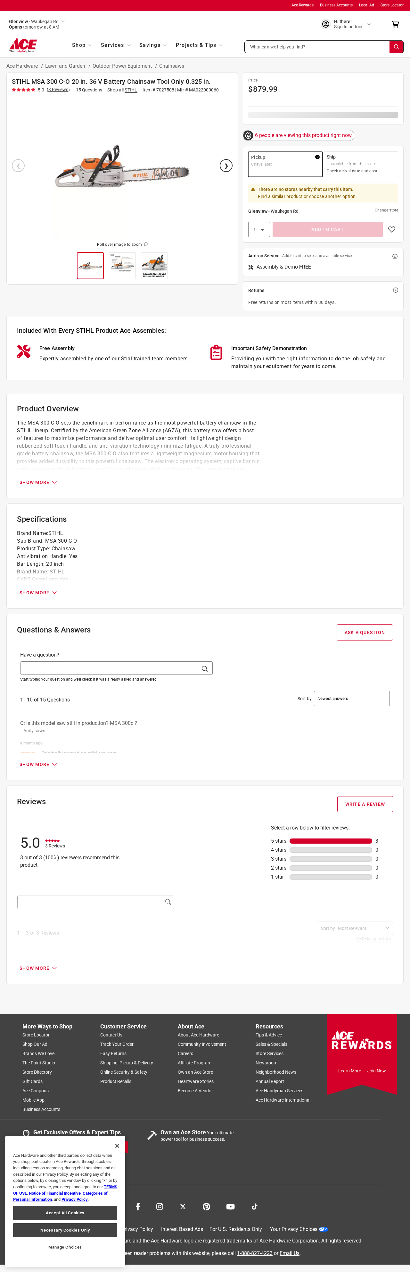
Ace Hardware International (283, 1100)
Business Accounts (336, 5)
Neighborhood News (276, 1072)
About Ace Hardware (198, 1034)
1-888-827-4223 (255, 1253)
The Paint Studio (38, 1062)
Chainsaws (171, 66)
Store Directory (37, 1072)
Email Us (289, 1253)
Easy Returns (113, 1053)
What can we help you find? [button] (278, 46)
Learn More (349, 1070)
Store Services (269, 1053)
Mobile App (33, 1100)
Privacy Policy (137, 1229)
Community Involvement (202, 1044)
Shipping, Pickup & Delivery (126, 1062)
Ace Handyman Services (279, 1090)
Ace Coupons (35, 1090)
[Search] (397, 46)
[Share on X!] (183, 1206)
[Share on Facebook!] (137, 1206)
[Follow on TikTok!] (254, 1206)
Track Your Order (117, 1044)
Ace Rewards (302, 5)
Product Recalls (115, 1081)
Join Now (376, 1070)
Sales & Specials (271, 1044)
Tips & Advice (269, 1034)
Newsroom (266, 1062)
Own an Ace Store (195, 1072)
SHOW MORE (34, 482)
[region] (65, 1201)
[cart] (397, 24)
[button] (324, 46)
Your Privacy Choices (293, 1229)
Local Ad (366, 5)
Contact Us (111, 1034)
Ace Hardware (22, 66)
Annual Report (270, 1081)
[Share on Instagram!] (159, 1206)
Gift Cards (32, 1081)
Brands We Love (38, 1053)
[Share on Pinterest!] (206, 1206)
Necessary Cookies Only (65, 1230)
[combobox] (360, 928)
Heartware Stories (196, 1081)
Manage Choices (65, 1247)
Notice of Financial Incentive (55, 1193)
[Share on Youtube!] (230, 1206)
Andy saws (34, 730)
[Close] (117, 1146)
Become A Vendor (195, 1090)
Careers (185, 1053)
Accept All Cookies (65, 1212)
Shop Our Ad (34, 1044)
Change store (386, 210)
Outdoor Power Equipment (123, 66)
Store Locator (392, 5)
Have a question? (39, 655)
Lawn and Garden (65, 66)
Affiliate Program (194, 1062)
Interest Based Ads (182, 1229)
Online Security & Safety (123, 1072)
